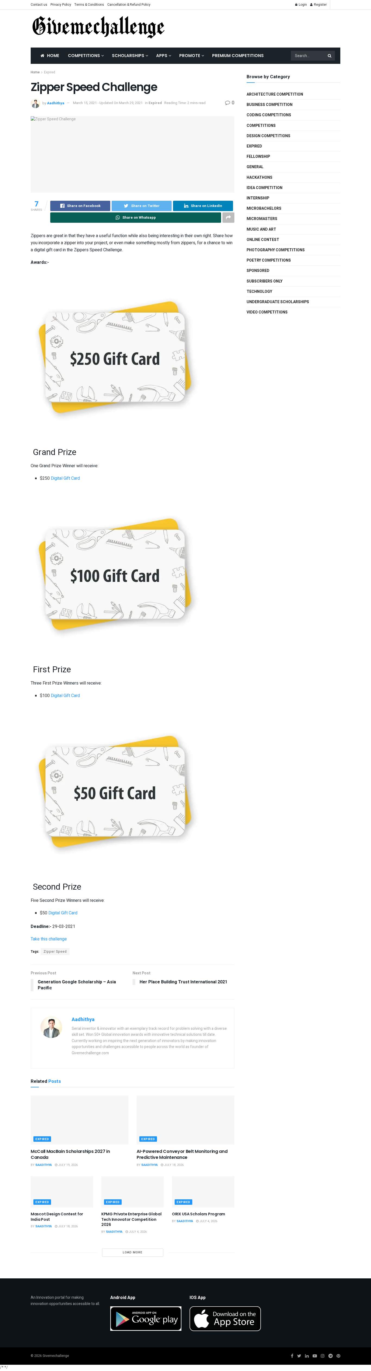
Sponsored (258, 271)
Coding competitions (269, 115)
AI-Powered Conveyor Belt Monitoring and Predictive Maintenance (182, 1154)
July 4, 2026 (137, 1231)
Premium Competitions (238, 55)
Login (302, 4)
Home (53, 55)
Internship (258, 198)
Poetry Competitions (269, 260)
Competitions (84, 55)
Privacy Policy (61, 4)
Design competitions (268, 136)
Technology (259, 291)
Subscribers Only (264, 281)
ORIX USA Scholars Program (198, 1214)
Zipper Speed (55, 951)
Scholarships (128, 55)
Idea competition (264, 188)
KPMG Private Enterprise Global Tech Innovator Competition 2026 (131, 1219)
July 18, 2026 (173, 1165)
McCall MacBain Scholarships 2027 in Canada (70, 1154)
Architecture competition (275, 94)
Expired (49, 72)
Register (320, 4)
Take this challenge (49, 939)
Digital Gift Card (65, 478)
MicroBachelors (264, 208)
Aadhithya (55, 102)
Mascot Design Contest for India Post (57, 1216)
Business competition (270, 105)
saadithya (43, 1165)
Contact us (39, 4)
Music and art (261, 229)
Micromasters (262, 219)
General (255, 167)
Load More (132, 1252)
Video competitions (267, 312)
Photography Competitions (276, 250)
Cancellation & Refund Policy (128, 4)
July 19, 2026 (67, 1165)
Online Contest (263, 240)
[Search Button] (330, 56)
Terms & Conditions (89, 4)
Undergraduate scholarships (278, 302)
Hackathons (259, 177)
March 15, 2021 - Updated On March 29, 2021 (108, 102)
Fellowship (258, 156)
